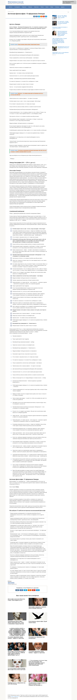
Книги (47, 7)
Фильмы (30, 7)
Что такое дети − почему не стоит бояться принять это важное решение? (63, 22)
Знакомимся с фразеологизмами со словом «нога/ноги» (59, 28)
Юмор (51, 7)
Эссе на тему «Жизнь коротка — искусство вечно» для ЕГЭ (62, 16)
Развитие (24, 7)
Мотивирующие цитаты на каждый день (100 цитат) (63, 47)
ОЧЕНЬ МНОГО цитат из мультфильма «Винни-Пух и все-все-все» (60, 53)
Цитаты (10, 7)
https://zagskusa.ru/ (15, 696)
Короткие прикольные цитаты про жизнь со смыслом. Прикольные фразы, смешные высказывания (62, 33)
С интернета (17, 7)
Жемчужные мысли (15, 2)
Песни (42, 7)
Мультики (36, 7)
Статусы (57, 7)
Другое (62, 7)
